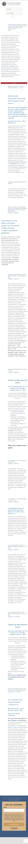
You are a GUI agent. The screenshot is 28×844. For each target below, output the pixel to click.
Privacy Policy (17, 798)
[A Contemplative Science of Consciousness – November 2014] (4, 461)
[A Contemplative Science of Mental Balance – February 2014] (4, 499)
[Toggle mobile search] (25, 3)
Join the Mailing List (14, 824)
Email (5, 807)
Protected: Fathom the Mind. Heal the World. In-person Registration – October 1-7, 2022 (17, 614)
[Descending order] (21, 9)
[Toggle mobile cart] (25, 5)
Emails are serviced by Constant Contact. (13, 819)
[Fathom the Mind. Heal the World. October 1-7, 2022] (4, 369)
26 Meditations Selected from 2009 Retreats (17, 181)
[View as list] (15, 16)
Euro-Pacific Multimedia (14, 800)
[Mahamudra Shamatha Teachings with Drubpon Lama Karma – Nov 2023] (4, 86)
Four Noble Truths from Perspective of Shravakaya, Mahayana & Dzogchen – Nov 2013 (17, 547)
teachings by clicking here (18, 167)
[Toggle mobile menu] (25, 2)
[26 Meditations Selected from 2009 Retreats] (4, 182)
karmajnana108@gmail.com (16, 172)
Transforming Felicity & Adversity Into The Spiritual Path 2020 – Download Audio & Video (17, 276)
